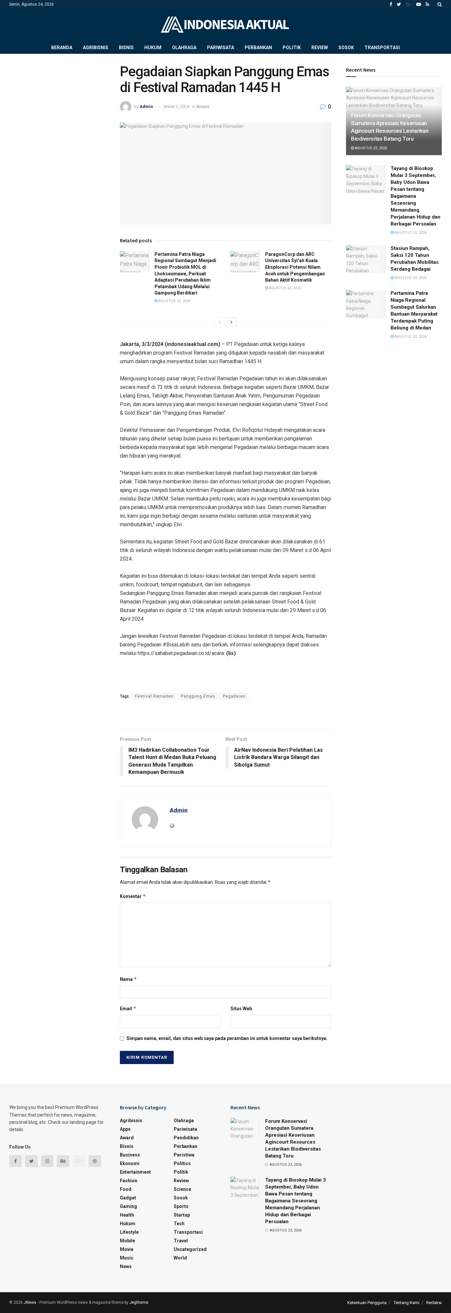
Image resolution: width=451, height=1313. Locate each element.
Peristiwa (184, 1155)
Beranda (61, 47)
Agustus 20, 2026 (284, 288)
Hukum (152, 47)
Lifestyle (129, 1232)
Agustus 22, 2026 (174, 301)
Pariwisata (220, 47)
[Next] (231, 322)
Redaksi (434, 1302)
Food (125, 1189)
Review (319, 47)
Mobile (127, 1240)
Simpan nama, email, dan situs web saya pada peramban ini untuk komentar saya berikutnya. (227, 1038)
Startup (182, 1215)
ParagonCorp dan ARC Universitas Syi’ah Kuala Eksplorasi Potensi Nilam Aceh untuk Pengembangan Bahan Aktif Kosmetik (295, 267)
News (126, 1266)
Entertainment (135, 1172)
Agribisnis (95, 47)
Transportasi (382, 47)
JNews (30, 1302)
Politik (292, 47)
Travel (181, 1240)
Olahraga (184, 47)
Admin (146, 106)
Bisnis (126, 47)
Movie (126, 1249)
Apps (125, 1129)
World (180, 1258)
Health (127, 1215)
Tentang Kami (406, 1302)
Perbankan (258, 47)
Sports (181, 1206)
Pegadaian (234, 696)
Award (127, 1137)
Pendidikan (186, 1137)
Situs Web (241, 1008)
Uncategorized (190, 1249)
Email (128, 1008)
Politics (182, 1163)
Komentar (133, 896)
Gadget (128, 1197)
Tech (179, 1223)
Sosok (346, 47)
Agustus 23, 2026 (370, 148)
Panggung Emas (198, 696)
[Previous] (220, 322)
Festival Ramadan (154, 696)
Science (182, 1189)
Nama (128, 979)
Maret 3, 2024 (176, 106)
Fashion (128, 1180)
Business (130, 1155)
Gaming (128, 1206)
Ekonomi (129, 1163)
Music (126, 1258)
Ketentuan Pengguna (367, 1302)
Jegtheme (138, 1302)
